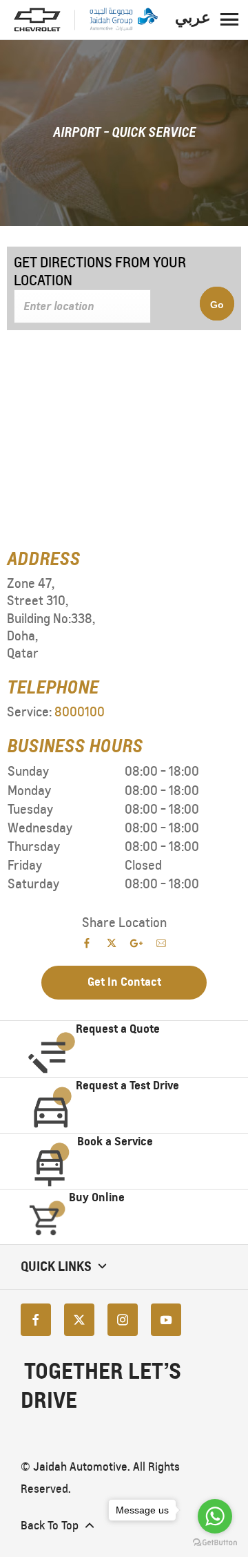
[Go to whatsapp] (215, 1516)
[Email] (161, 942)
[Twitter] (79, 1319)
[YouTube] (166, 1319)
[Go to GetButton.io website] (215, 1542)
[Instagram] (122, 1319)
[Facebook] (36, 1319)
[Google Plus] (136, 942)
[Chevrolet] (37, 20)
